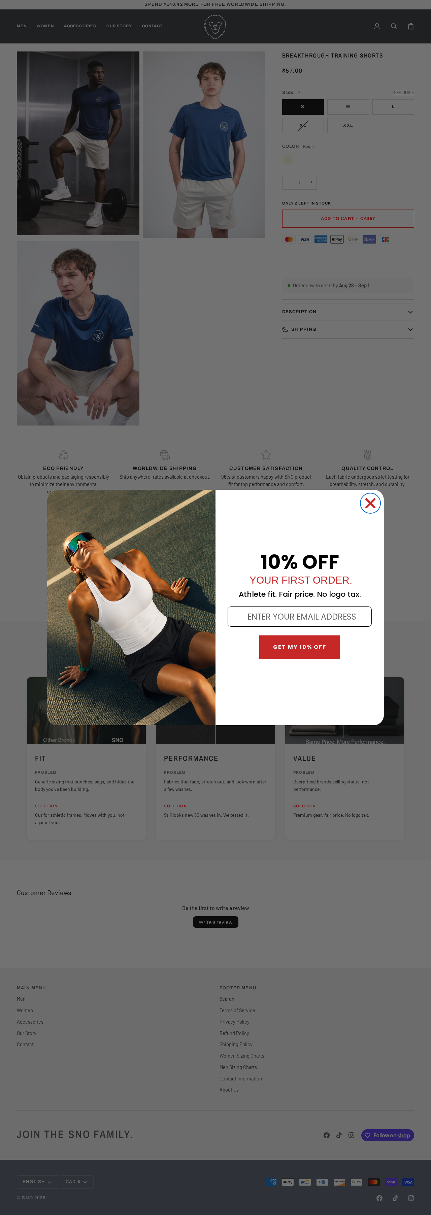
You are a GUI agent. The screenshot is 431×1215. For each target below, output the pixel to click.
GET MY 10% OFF (299, 647)
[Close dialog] (370, 503)
